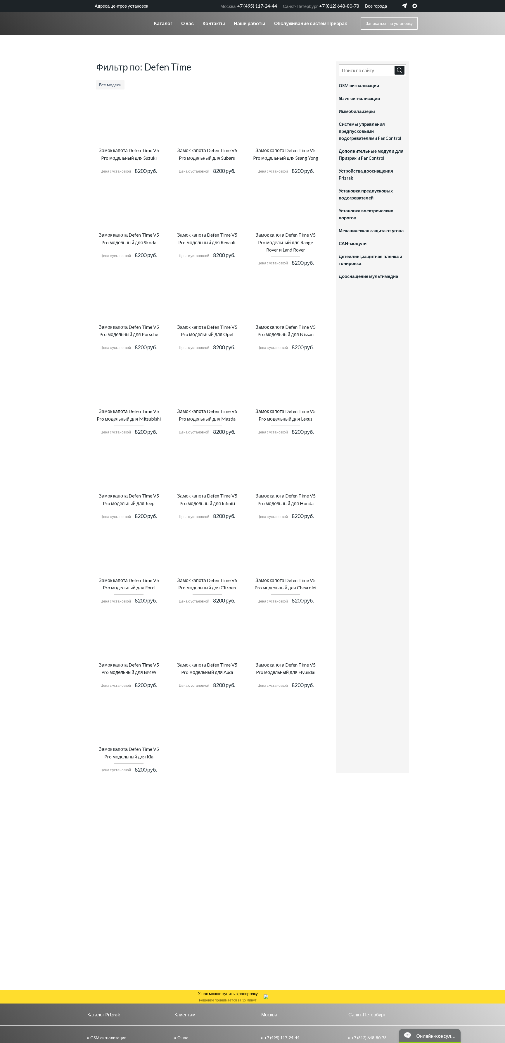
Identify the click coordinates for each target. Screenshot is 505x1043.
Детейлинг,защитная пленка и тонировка (370, 260)
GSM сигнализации (359, 85)
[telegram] (404, 6)
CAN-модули (352, 243)
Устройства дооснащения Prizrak (366, 174)
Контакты (214, 23)
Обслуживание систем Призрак (310, 23)
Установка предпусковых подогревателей (366, 194)
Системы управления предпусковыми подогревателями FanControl (370, 131)
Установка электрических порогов (366, 214)
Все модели (110, 84)
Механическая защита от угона (371, 230)
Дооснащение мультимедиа (368, 276)
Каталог (163, 23)
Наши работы (249, 23)
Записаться (389, 23)
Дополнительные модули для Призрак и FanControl (371, 154)
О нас (187, 23)
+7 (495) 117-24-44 (248, 6)
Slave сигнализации (359, 98)
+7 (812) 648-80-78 (321, 6)
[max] (415, 6)
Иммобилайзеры (357, 111)
